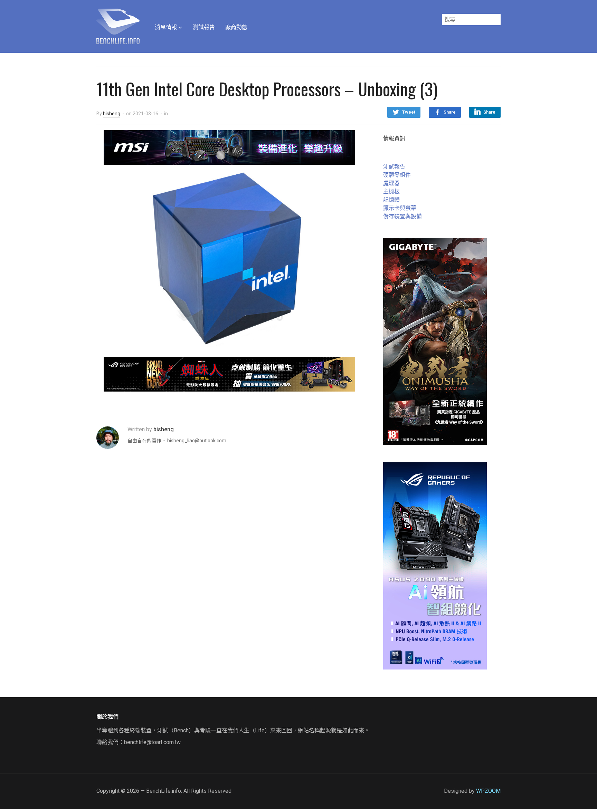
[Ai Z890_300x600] (435, 565)
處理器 (391, 183)
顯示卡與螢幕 (399, 208)
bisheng (111, 113)
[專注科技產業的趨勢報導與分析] (118, 25)
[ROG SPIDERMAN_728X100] (229, 373)
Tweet (408, 112)
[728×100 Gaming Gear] (229, 147)
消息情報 (166, 27)
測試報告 (204, 27)
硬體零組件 (397, 175)
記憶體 (391, 199)
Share (450, 112)
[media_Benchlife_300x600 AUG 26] (435, 341)
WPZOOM (488, 791)
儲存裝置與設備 (402, 216)
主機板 (391, 191)
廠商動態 (236, 27)
